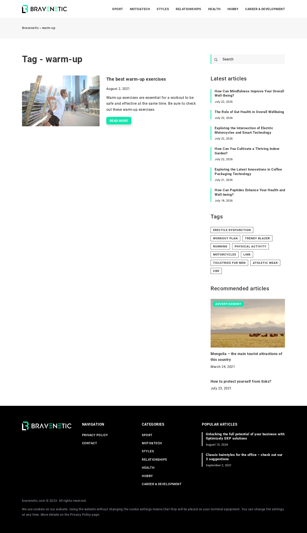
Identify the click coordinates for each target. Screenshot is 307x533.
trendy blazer (257, 238)
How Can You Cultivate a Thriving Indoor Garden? (247, 151)
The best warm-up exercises (136, 79)
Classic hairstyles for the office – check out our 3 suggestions (244, 457)
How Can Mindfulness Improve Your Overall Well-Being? (249, 93)
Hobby (233, 9)
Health (214, 9)
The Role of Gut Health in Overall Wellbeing (249, 112)
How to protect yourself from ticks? (241, 381)
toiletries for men (229, 262)
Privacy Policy (80, 514)
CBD (216, 271)
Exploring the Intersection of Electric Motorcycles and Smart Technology (244, 130)
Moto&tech (140, 9)
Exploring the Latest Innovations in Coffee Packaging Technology (248, 171)
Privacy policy (95, 435)
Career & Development (265, 9)
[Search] (216, 59)
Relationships (188, 9)
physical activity (250, 246)
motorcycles (224, 254)
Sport (117, 9)
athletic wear (265, 262)
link (247, 254)
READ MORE (119, 120)
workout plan (225, 238)
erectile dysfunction (232, 230)
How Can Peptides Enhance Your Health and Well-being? (250, 192)
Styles (163, 9)
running (220, 246)
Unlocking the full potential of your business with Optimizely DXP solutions (245, 436)
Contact (89, 443)
